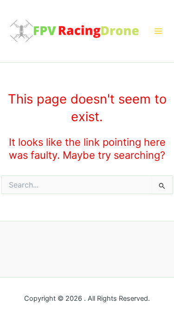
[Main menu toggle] (158, 31)
